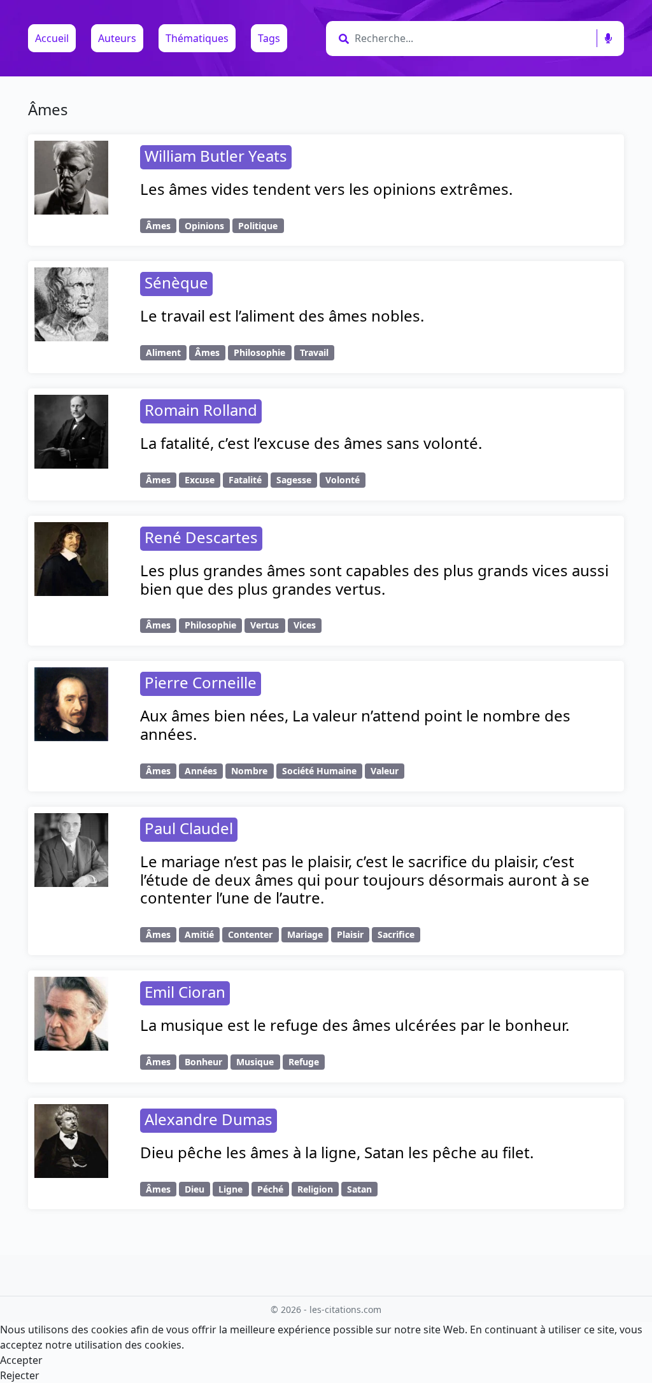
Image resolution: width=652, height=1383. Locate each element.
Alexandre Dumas (209, 1119)
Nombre (249, 771)
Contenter (250, 934)
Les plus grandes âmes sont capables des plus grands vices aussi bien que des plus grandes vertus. (374, 579)
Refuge (303, 1062)
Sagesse (293, 480)
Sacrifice (396, 934)
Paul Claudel (189, 828)
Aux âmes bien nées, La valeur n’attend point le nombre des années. (355, 724)
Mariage (305, 934)
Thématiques (197, 38)
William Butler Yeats (216, 155)
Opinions (204, 226)
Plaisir (350, 934)
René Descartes (201, 537)
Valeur (385, 771)
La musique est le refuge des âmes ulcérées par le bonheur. (354, 1024)
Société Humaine (319, 771)
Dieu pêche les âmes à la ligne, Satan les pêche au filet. (337, 1152)
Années (201, 771)
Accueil (52, 38)
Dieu (194, 1189)
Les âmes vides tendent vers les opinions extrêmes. (326, 188)
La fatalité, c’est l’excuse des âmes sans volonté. (311, 442)
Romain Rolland (201, 409)
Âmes (158, 226)
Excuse (200, 480)
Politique (258, 226)
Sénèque (176, 282)
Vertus (264, 625)
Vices (305, 625)
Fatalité (245, 480)
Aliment (163, 352)
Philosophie (259, 352)
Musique (255, 1062)
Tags (269, 38)
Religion (315, 1189)
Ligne (230, 1189)
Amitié (199, 934)
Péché (270, 1189)
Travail (314, 352)
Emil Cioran (185, 991)
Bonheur (203, 1062)
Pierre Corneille (201, 682)
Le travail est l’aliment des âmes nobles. (282, 315)
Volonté (342, 480)
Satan (359, 1189)
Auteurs (117, 38)
